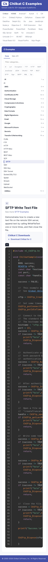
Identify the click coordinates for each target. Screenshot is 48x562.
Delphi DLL (16, 21)
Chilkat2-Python (15, 17)
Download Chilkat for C (21, 239)
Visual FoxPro (23, 40)
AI (5, 67)
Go (25, 21)
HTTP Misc (8, 149)
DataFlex (6, 21)
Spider (6, 178)
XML (25, 74)
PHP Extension (30, 25)
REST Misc (8, 155)
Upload (6, 184)
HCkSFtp (22, 266)
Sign (12, 74)
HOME (13, 14)
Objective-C (16, 25)
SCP (5, 158)
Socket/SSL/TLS (10, 174)
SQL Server (7, 33)
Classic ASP (40, 17)
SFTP (6, 74)
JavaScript (39, 21)
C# (42, 14)
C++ (4, 17)
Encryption (18, 67)
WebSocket (8, 187)
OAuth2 (24, 71)
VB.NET (19, 37)
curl (10, 67)
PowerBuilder (8, 29)
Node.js (6, 25)
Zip (31, 74)
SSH (5, 165)
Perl (40, 25)
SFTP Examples (22, 212)
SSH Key (7, 168)
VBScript (28, 37)
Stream (6, 181)
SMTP (19, 74)
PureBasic (32, 29)
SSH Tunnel (8, 171)
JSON (17, 71)
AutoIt (31, 14)
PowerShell (20, 29)
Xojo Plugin (35, 40)
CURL (6, 139)
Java (30, 21)
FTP (26, 67)
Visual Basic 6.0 (9, 40)
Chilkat (5, 14)
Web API (15, 56)
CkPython (29, 17)
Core (7, 56)
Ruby (41, 29)
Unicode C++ (8, 37)
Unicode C (30, 33)
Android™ (22, 14)
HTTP (32, 67)
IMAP (39, 67)
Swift (16, 33)
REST (38, 71)
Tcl (22, 33)
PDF (31, 71)
